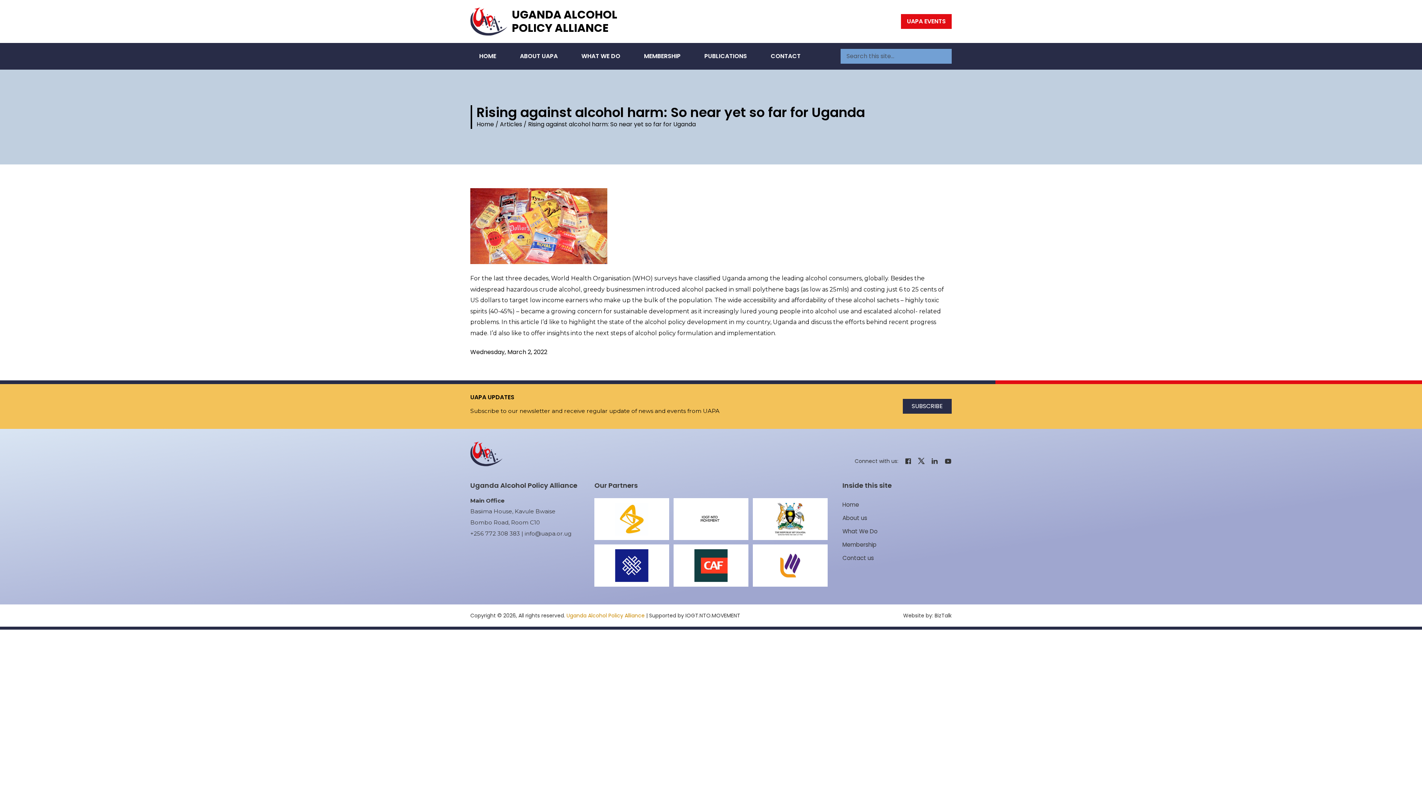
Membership (662, 56)
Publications (725, 56)
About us (854, 518)
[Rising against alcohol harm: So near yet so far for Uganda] (711, 226)
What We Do (600, 56)
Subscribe (927, 406)
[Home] (488, 21)
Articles (511, 124)
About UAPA (539, 56)
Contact (786, 56)
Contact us (858, 558)
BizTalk (943, 615)
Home (487, 56)
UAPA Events (926, 21)
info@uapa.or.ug (548, 533)
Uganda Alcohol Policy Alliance (564, 21)
